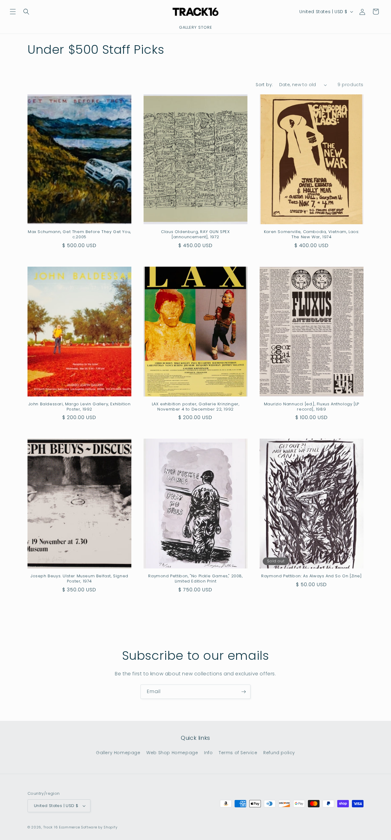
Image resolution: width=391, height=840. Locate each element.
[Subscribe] (243, 692)
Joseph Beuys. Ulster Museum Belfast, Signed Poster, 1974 (79, 579)
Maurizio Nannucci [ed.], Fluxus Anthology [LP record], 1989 (311, 407)
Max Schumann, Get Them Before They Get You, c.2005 (79, 234)
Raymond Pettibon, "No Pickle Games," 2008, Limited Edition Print (195, 579)
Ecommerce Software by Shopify (88, 827)
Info (208, 753)
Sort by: (264, 85)
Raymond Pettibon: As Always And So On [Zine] (311, 576)
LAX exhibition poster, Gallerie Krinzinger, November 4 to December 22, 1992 (195, 407)
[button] (13, 11)
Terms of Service (238, 753)
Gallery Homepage (118, 753)
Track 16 (50, 827)
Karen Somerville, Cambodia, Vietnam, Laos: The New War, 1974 (311, 234)
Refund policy (279, 753)
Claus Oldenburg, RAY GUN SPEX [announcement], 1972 (195, 234)
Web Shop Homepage (172, 753)
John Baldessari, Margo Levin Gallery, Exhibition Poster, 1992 (79, 407)
